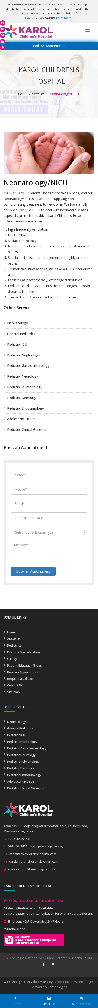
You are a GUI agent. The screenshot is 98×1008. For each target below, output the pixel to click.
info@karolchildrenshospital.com (32, 854)
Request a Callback (20, 679)
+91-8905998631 (19, 839)
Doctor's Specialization (23, 652)
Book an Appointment (33, 571)
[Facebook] (2, 23)
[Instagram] (2, 29)
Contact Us (15, 685)
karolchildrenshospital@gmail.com (33, 861)
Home (22, 93)
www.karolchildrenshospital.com (31, 869)
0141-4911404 (17, 846)
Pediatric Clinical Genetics (27, 429)
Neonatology (17, 323)
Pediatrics (14, 645)
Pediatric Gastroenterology (28, 365)
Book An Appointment (49, 45)
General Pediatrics (21, 333)
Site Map (13, 692)
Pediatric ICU (17, 344)
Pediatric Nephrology (23, 355)
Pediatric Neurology (22, 376)
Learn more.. (64, 17)
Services (38, 93)
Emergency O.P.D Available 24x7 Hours (36, 921)
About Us (13, 639)
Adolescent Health (21, 418)
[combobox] (49, 532)
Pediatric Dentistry (21, 397)
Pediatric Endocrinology (25, 408)
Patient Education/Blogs (24, 665)
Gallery (12, 659)
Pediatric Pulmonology (24, 387)
